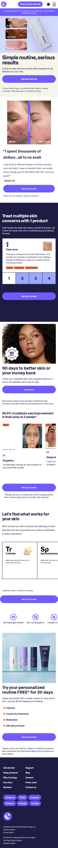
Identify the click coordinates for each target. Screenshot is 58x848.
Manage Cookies (9, 843)
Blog (27, 772)
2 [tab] (22, 278)
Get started (9, 767)
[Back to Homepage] (3, 4)
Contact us (30, 787)
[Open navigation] (54, 4)
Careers (29, 777)
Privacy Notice (8, 832)
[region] (29, 451)
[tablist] (29, 278)
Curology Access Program (12, 840)
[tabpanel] (29, 255)
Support (29, 767)
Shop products (10, 772)
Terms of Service (9, 830)
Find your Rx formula (30, 4)
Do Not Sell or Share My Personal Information (19, 838)
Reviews (7, 787)
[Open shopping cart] (48, 4)
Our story (7, 782)
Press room (31, 782)
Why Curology (10, 777)
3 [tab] (35, 278)
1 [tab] (9, 278)
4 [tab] (49, 278)
